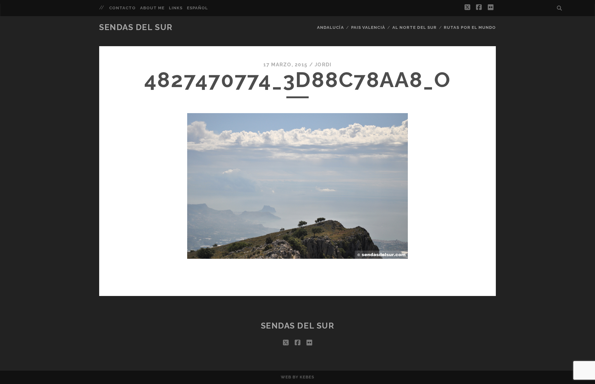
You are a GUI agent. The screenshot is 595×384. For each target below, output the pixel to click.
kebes (307, 377)
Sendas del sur (136, 27)
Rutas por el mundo (470, 27)
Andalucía (330, 27)
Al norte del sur (414, 27)
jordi (323, 65)
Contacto (122, 8)
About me (152, 8)
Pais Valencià (368, 27)
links (176, 8)
